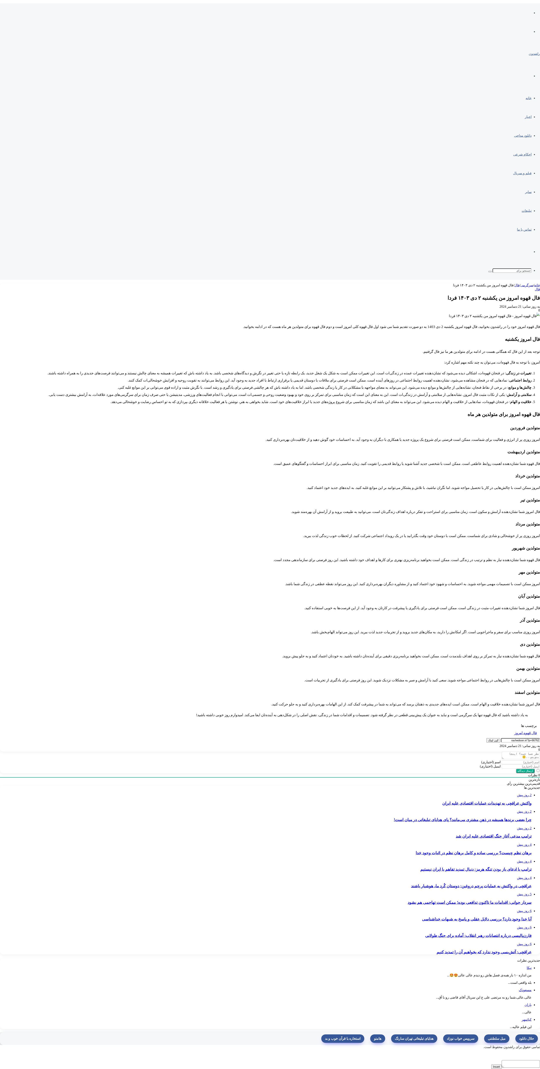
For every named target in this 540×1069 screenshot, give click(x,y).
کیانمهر (527, 1019)
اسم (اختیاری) (491, 762)
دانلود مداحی (523, 135)
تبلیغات (527, 210)
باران (528, 1005)
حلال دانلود (526, 1038)
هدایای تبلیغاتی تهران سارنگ (414, 1038)
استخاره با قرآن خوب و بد (342, 1038)
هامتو (377, 1038)
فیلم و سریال (522, 173)
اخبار (528, 117)
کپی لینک (493, 740)
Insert (496, 1066)
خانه (529, 98)
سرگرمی (526, 285)
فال (517, 285)
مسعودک (525, 990)
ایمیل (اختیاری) (490, 766)
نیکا (529, 968)
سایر (528, 192)
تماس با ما (524, 229)
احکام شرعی (522, 154)
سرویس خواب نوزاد (460, 1038)
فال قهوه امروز (525, 733)
